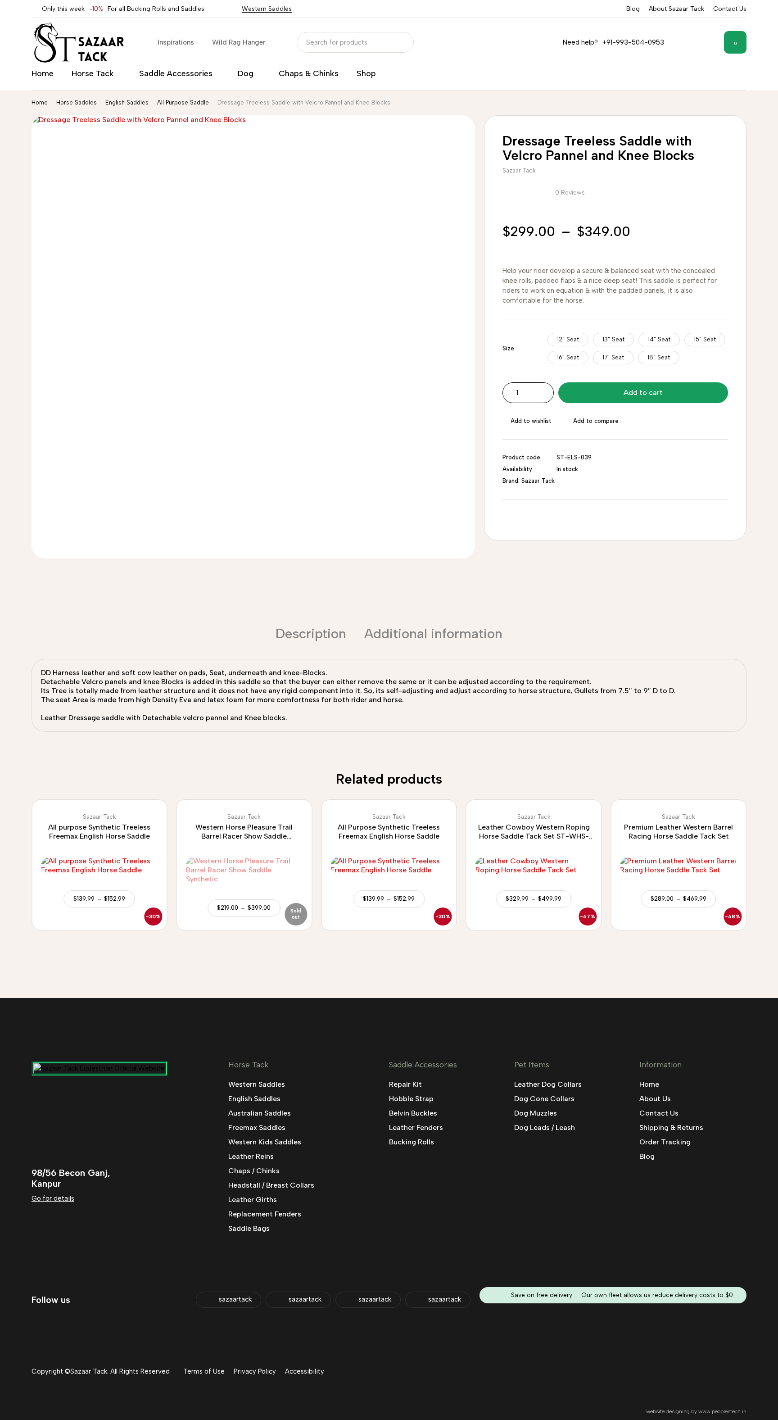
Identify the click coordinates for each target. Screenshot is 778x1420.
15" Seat (705, 339)
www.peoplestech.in (722, 1411)
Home (40, 102)
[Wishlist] (710, 42)
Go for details (53, 1198)
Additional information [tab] (433, 633)
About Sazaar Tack (676, 9)
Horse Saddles (76, 102)
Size (508, 348)
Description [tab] (311, 633)
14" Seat (659, 339)
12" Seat (568, 339)
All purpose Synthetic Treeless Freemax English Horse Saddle (99, 831)
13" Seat (613, 339)
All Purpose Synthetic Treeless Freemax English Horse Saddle (389, 831)
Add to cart (643, 392)
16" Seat (568, 357)
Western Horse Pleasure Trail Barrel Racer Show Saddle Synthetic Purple (244, 836)
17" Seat (613, 357)
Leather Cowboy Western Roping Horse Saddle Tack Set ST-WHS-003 (534, 836)
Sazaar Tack (519, 170)
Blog (633, 9)
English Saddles (127, 102)
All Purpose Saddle (183, 102)
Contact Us (729, 9)
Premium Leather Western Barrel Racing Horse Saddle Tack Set (678, 831)
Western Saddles (267, 9)
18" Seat (658, 357)
